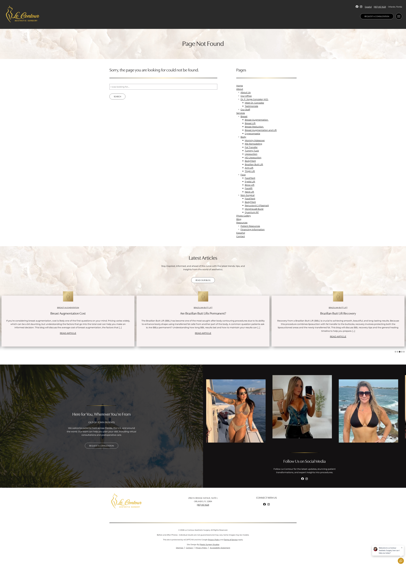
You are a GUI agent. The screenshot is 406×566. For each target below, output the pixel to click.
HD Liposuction (253, 157)
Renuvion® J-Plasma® (257, 205)
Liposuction (251, 154)
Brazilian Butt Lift (254, 164)
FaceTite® (250, 178)
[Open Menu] (399, 16)
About (239, 89)
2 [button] (397, 352)
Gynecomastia (252, 133)
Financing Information (253, 229)
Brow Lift (249, 184)
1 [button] (395, 352)
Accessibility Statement (220, 548)
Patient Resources (250, 226)
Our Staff (245, 109)
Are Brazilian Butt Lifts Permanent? (68, 313)
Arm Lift (249, 167)
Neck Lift (249, 191)
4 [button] (402, 352)
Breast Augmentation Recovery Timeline (338, 313)
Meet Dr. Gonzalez (254, 102)
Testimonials (251, 106)
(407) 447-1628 (380, 6)
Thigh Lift (250, 171)
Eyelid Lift (250, 181)
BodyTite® (250, 160)
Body (243, 136)
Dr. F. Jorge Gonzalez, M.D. (254, 99)
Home (239, 85)
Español (368, 6)
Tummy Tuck (252, 150)
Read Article (68, 333)
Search (117, 96)
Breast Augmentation (257, 119)
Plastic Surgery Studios (209, 544)
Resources (241, 222)
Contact (240, 236)
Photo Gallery (243, 215)
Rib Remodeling (253, 143)
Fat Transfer (251, 147)
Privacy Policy (214, 540)
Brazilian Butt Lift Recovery (203, 313)
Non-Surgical (247, 195)
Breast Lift (250, 123)
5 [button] (404, 352)
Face (243, 174)
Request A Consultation (377, 16)
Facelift (248, 188)
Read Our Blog (203, 280)
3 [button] (400, 352)
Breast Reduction (254, 126)
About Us (246, 92)
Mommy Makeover (255, 140)
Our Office (246, 95)
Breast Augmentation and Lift (261, 130)
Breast (244, 116)
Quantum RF (252, 212)
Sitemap (180, 548)
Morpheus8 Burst (254, 208)
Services (240, 113)
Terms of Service (231, 540)
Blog (238, 219)
